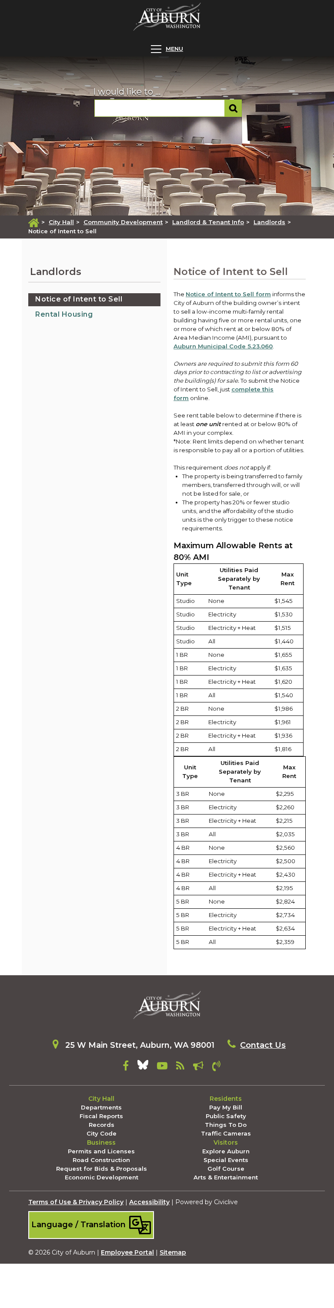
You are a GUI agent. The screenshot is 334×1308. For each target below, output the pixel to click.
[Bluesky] (143, 1067)
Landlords (269, 222)
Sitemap (173, 1252)
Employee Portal (127, 1252)
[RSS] (180, 1067)
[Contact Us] (216, 1067)
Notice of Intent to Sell (78, 299)
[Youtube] (162, 1067)
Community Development (123, 222)
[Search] (233, 108)
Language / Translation (79, 1224)
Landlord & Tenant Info (208, 222)
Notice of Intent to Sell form (228, 294)
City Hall (61, 222)
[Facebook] (125, 1067)
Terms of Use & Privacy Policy (76, 1202)
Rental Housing (64, 314)
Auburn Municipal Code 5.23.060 (223, 346)
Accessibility (149, 1202)
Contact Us (263, 1045)
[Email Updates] (198, 1067)
